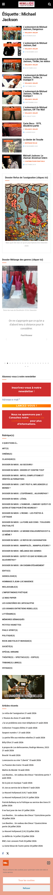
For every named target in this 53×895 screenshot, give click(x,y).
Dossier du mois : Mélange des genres (21, 551)
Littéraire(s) (9, 614)
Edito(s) (6, 571)
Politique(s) (8, 635)
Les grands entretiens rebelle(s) (20, 608)
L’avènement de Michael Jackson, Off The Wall (35, 108)
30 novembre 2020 (31, 146)
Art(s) (6, 157)
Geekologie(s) (9, 576)
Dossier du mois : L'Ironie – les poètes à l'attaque (22, 515)
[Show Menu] (3, 4)
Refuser (26, 888)
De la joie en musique (11, 783)
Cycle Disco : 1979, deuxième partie (32, 124)
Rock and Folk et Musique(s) (10, 29)
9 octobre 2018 (30, 164)
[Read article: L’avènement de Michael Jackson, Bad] (12, 49)
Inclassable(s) (10, 587)
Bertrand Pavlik (31, 143)
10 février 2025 (30, 36)
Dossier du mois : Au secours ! (17, 464)
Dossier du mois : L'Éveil (14, 499)
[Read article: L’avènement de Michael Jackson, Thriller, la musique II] (12, 81)
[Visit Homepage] (26, 4)
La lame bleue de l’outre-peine (15, 846)
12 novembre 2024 (31, 52)
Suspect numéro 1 (10, 733)
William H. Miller (31, 32)
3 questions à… (10, 443)
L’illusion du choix (10, 718)
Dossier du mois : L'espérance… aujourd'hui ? (25, 493)
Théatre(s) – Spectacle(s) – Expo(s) (20, 657)
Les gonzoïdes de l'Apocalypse (18, 603)
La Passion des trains (11, 765)
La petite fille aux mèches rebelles (17, 737)
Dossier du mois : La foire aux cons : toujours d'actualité (26, 524)
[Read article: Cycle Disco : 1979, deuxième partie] (12, 129)
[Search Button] (49, 4)
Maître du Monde (9, 770)
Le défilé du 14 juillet (11, 836)
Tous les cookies (26, 880)
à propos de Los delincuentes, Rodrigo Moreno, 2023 (25, 747)
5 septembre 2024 (30, 102)
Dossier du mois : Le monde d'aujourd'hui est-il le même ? (26, 533)
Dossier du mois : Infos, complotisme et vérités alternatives (23, 477)
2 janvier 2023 (29, 132)
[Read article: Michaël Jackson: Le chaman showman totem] (12, 162)
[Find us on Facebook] (3, 853)
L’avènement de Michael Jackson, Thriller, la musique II (35, 77)
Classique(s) (8, 459)
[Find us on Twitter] (7, 853)
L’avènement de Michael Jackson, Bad (35, 44)
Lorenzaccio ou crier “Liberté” (15, 760)
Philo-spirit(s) (10, 630)
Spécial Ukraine (10, 652)
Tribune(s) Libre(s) (11, 662)
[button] (48, 862)
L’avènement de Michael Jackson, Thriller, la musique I (35, 93)
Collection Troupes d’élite (13, 728)
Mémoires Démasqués (13, 619)
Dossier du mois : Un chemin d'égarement (23, 565)
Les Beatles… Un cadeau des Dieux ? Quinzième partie (26, 815)
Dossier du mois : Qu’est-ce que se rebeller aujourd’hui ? (24, 558)
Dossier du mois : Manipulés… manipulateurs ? (26, 545)
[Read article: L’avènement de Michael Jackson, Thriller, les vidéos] (12, 65)
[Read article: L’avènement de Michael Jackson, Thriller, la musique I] (12, 97)
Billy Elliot (6, 742)
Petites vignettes (11, 625)
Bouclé (5, 755)
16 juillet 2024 (29, 116)
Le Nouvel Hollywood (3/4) (14, 797)
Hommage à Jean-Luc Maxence (17, 581)
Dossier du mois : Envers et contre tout (23, 470)
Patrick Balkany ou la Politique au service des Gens (25, 802)
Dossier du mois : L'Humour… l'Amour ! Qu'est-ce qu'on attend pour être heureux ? (26, 506)
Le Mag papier (9, 598)
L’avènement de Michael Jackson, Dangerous (35, 28)
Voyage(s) (7, 668)
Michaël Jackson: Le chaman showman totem (35, 156)
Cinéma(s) (7, 454)
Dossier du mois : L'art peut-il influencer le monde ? (25, 486)
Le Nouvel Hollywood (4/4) (14, 793)
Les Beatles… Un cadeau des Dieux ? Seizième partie (25, 775)
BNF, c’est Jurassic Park (12, 841)
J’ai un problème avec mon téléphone (19, 723)
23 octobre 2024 (30, 68)
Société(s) (8, 141)
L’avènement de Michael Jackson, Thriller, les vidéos (36, 60)
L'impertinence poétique (15, 592)
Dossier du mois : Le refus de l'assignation (24, 540)
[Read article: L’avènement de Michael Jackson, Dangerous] (12, 33)
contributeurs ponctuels (35, 161)
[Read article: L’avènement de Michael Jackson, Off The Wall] (12, 113)
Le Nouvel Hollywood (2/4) (14, 831)
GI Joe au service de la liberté (15, 788)
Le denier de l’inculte (33, 139)
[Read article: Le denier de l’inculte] (12, 146)
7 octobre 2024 (30, 86)
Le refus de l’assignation (13, 713)
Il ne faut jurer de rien (11, 810)
